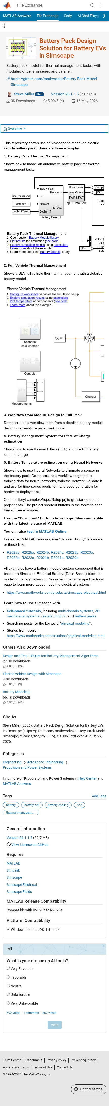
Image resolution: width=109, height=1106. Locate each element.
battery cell (31, 805)
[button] (8, 101)
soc (79, 805)
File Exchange (29, 5)
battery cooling (58, 805)
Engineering (12, 762)
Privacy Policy (56, 1060)
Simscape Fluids (19, 892)
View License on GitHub (29, 845)
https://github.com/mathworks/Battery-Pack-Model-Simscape (54, 82)
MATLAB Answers (17, 16)
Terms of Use (42, 1067)
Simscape (14, 877)
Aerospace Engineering (45, 762)
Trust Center (12, 1060)
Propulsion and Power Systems (27, 767)
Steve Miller (24, 94)
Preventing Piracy (83, 1060)
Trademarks (33, 1060)
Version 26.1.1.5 (65, 94)
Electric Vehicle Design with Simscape (32, 674)
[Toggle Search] (92, 5)
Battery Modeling (16, 692)
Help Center (87, 778)
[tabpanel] (54, 590)
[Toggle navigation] (4, 26)
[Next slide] (100, 16)
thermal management (21, 812)
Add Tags (99, 796)
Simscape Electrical (22, 885)
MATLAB (13, 863)
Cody (68, 16)
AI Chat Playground (93, 16)
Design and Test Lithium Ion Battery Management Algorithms (50, 656)
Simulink (13, 870)
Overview (15, 129)
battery (11, 805)
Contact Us (64, 1067)
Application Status (16, 1067)
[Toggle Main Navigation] (101, 5)
